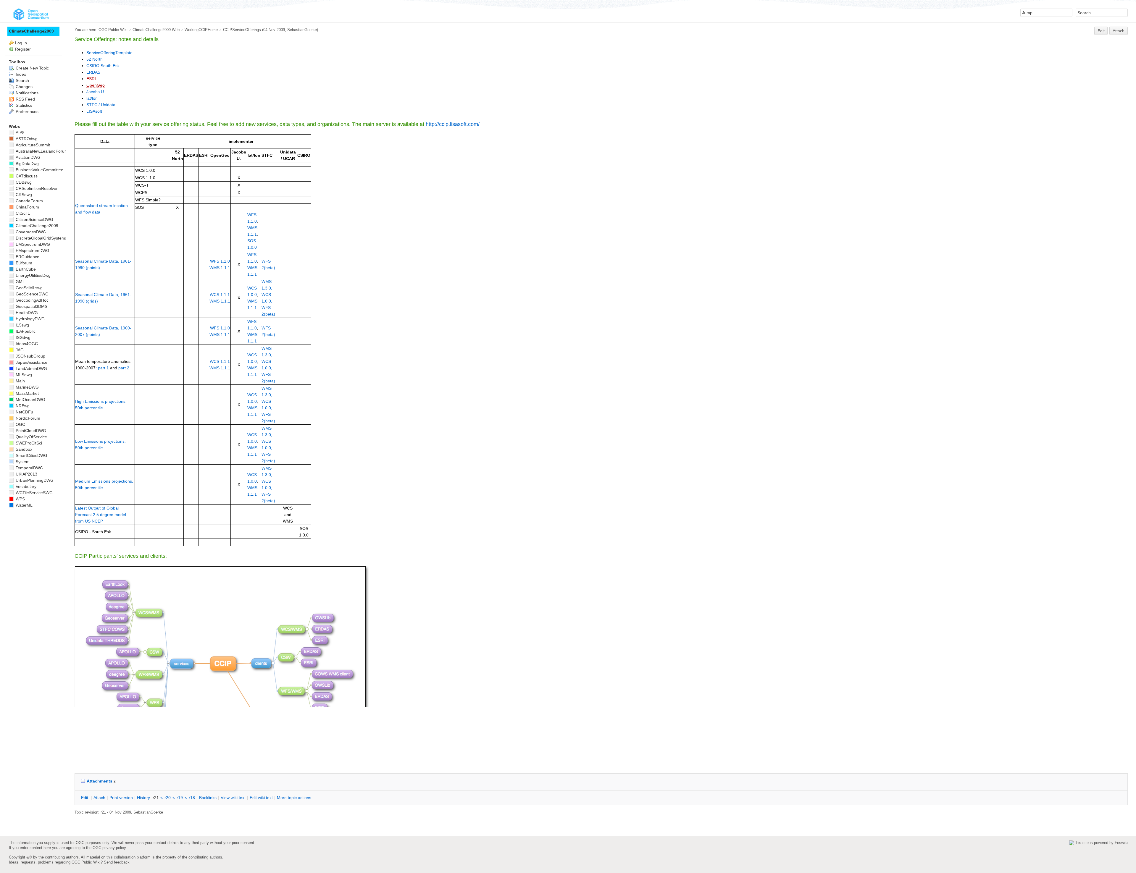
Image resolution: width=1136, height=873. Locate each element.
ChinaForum (26, 207)
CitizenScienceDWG (33, 219)
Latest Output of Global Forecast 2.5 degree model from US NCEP (100, 514)
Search (21, 80)
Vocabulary (25, 486)
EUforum (23, 263)
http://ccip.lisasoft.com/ (453, 124)
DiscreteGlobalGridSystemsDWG (45, 238)
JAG (19, 349)
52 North (94, 59)
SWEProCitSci (28, 443)
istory (143, 797)
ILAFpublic (25, 331)
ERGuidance (26, 256)
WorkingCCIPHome (201, 30)
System (22, 461)
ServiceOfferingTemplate (109, 52)
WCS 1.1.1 (220, 294)
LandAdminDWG (30, 368)
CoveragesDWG (30, 231)
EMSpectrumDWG (32, 244)
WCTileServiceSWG (33, 492)
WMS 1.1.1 (219, 267)
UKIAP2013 (25, 474)
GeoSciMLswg (28, 287)
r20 (167, 797)
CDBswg (23, 182)
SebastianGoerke (302, 30)
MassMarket (26, 393)
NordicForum (27, 418)
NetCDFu (23, 412)
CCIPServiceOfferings (242, 30)
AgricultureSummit (32, 145)
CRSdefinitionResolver (36, 188)
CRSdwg (23, 194)
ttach (99, 797)
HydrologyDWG (29, 318)
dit (85, 797)
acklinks (208, 797)
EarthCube (25, 269)
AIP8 (19, 132)
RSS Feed (24, 99)
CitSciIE (22, 213)
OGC (19, 424)
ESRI (91, 78)
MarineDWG (26, 387)
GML (19, 281)
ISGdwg (22, 337)
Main (19, 381)
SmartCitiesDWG (30, 455)
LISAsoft (94, 111)
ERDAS (93, 72)
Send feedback (117, 862)
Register (23, 49)
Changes (23, 86)
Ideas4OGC (26, 343)
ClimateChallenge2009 (31, 31)
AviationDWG (27, 157)
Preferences (26, 111)
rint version (121, 797)
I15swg (21, 325)
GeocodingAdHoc (31, 300)
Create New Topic (31, 68)
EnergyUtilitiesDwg (32, 275)
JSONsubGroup (29, 356)
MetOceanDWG (29, 399)
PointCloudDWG (30, 430)
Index (20, 74)
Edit (1101, 30)
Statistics (23, 105)
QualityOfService (30, 436)
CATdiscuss (26, 176)
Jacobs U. (95, 91)
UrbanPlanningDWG (34, 480)
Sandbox (23, 449)
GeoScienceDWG (31, 294)
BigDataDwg (26, 163)
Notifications (26, 92)
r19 (180, 797)
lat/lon (92, 98)
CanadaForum (28, 200)
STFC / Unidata (100, 104)
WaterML (23, 505)
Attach (1118, 30)
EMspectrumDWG (31, 250)
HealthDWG (26, 312)
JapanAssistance (30, 362)
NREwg (22, 405)
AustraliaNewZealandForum (41, 151)
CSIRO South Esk (103, 65)
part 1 (103, 368)
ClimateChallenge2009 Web (156, 30)
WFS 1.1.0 (220, 261)
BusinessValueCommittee (38, 169)
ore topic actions (294, 797)
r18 (192, 797)
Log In (21, 43)
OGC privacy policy (109, 847)
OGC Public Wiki (113, 30)
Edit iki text (261, 797)
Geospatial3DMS (30, 306)
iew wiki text (233, 797)
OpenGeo (95, 85)
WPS (19, 499)
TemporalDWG (28, 467)
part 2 (123, 368)
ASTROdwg (26, 138)
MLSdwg (23, 374)
